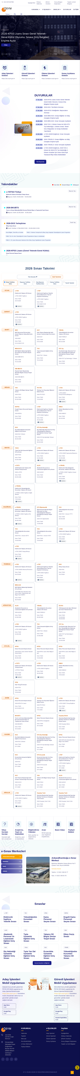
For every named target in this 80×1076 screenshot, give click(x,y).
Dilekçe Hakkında (39, 3)
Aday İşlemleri (50, 1033)
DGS (60, 564)
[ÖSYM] (14, 14)
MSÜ (16, 330)
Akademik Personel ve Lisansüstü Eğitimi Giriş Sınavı (9, 938)
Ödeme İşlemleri (51, 1038)
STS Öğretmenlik (42, 507)
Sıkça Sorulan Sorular (5, 832)
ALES (38, 465)
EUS (16, 755)
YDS (16, 387)
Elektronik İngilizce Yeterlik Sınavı (10, 919)
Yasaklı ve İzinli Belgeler (71, 3)
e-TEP (39, 290)
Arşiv (44, 830)
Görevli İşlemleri (51, 1036)
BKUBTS (17, 715)
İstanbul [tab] (5, 861)
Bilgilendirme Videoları (33, 831)
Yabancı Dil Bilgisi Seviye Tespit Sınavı (50, 936)
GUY (38, 330)
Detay (5, 45)
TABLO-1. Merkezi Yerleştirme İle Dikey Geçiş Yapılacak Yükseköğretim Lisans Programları (48, 232)
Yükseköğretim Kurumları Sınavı (30, 919)
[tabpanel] (52, 870)
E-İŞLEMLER (46, 9)
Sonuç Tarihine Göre (54, 283)
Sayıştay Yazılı (41, 793)
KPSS (17, 646)
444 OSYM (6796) (9, 2)
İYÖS (16, 682)
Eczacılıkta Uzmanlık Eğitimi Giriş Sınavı (49, 954)
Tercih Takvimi (69, 283)
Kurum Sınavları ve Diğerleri (42, 963)
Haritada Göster (56, 869)
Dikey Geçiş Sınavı (69, 935)
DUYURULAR (67, 9)
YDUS (17, 448)
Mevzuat (23, 1038)
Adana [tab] (5, 871)
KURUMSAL (35, 9)
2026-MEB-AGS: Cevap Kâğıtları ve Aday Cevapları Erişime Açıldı (57, 117)
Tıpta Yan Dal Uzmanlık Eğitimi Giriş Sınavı (29, 954)
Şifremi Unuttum (48, 3)
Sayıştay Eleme (63, 715)
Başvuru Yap (72, 191)
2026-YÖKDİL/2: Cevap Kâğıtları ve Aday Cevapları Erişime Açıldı (57, 140)
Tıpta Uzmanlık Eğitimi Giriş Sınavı (29, 937)
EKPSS (17, 406)
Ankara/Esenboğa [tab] (9, 856)
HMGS (61, 406)
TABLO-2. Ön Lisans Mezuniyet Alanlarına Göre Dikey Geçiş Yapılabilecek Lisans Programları (28, 240)
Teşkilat (23, 1036)
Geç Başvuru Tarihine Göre (40, 283)
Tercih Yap (73, 222)
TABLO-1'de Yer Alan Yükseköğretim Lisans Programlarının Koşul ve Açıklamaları (25, 236)
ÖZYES (61, 605)
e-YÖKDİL (62, 465)
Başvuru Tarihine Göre (25, 283)
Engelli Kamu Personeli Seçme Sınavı (70, 919)
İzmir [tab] (4, 866)
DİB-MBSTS (18, 368)
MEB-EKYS (18, 348)
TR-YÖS (39, 387)
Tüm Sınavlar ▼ (32, 277)
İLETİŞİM (75, 9)
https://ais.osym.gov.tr (9, 993)
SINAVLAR (56, 9)
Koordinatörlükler (26, 1041)
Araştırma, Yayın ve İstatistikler (19, 832)
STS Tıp (61, 348)
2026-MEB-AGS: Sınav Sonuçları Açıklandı (57, 121)
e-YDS (17, 290)
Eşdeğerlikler (31, 3)
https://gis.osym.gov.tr (61, 993)
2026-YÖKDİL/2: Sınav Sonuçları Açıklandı (57, 145)
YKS (60, 507)
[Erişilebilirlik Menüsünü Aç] (77, 1067)
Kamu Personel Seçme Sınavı (50, 919)
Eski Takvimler (56, 277)
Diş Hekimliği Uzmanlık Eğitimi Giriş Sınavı (9, 954)
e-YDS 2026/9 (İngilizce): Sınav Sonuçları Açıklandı (57, 135)
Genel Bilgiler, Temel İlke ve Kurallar (14, 232)
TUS (38, 348)
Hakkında (24, 1033)
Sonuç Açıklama (51, 1041)
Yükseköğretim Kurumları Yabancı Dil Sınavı (70, 954)
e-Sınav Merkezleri (26, 1044)
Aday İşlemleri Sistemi (7, 74)
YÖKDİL (61, 330)
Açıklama (19, 306)
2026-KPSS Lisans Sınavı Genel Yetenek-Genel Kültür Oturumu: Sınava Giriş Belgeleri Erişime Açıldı (57, 102)
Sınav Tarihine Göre (10, 283)
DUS (16, 427)
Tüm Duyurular (40, 161)
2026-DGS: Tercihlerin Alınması (54, 107)
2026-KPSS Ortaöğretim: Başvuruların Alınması (56, 112)
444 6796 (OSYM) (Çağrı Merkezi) (9, 1036)
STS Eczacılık (41, 755)
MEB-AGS (18, 585)
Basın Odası (60, 830)
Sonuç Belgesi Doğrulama (58, 3)
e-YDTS (17, 465)
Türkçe (7, 14)
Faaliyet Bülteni (71, 831)
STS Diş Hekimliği (42, 427)
